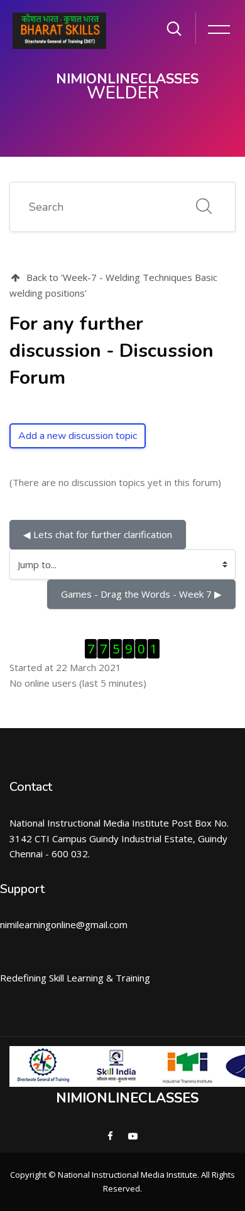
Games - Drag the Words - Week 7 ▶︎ (141, 594)
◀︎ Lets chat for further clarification (97, 534)
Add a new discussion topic (77, 436)
